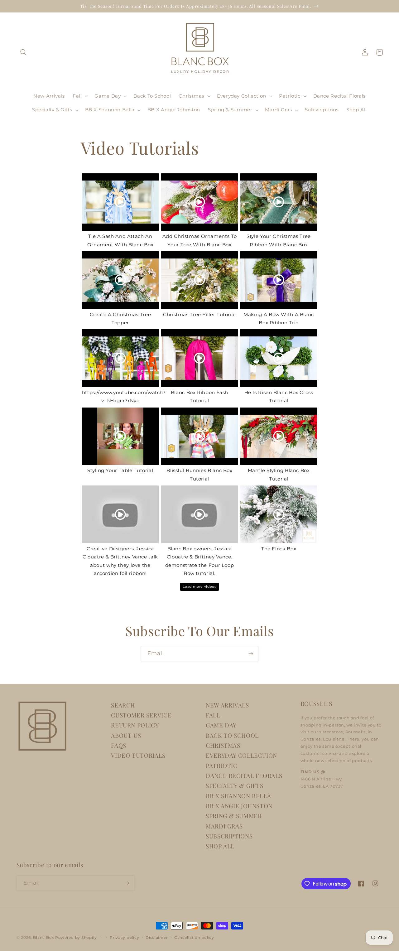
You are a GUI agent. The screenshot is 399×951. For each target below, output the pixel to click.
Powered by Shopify (76, 937)
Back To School (232, 735)
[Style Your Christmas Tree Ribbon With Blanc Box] (278, 202)
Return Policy (135, 725)
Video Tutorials (138, 755)
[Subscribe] (251, 653)
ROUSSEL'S (316, 703)
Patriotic (222, 766)
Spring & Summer (234, 816)
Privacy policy (124, 937)
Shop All (220, 846)
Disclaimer (157, 937)
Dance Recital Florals (244, 776)
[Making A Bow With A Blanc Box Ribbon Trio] (278, 280)
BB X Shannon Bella (238, 796)
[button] (24, 52)
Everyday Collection (241, 755)
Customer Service (141, 715)
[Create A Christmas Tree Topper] (120, 280)
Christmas (223, 745)
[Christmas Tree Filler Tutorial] (199, 280)
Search (123, 705)
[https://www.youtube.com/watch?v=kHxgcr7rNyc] (120, 358)
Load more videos (199, 587)
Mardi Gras (224, 826)
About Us (126, 735)
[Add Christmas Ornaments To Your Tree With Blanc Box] (199, 202)
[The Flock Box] (278, 514)
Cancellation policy (194, 937)
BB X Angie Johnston (239, 806)
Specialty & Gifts (234, 785)
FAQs (118, 745)
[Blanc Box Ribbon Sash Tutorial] (199, 358)
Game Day (221, 725)
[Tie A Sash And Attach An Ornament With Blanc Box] (120, 202)
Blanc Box (43, 937)
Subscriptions (229, 836)
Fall (213, 715)
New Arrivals (227, 705)
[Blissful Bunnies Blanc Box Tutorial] (199, 436)
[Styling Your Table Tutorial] (120, 436)
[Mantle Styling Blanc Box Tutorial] (278, 436)
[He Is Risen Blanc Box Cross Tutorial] (278, 358)
